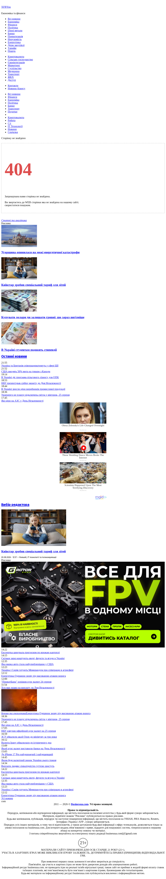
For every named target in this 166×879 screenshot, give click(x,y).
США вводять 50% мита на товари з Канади (25, 371)
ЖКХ (11, 77)
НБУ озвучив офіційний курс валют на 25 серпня (28, 731)
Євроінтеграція (16, 62)
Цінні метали (15, 30)
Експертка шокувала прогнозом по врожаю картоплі (30, 652)
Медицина (13, 71)
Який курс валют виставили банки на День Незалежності (33, 748)
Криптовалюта (16, 56)
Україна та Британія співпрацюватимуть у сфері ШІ (29, 365)
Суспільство (14, 68)
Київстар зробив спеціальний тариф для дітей (33, 285)
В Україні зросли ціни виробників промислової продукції (33, 389)
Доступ (12, 80)
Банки (11, 33)
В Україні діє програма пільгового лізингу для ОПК (30, 377)
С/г (9, 123)
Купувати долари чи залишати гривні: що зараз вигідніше (42, 317)
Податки (12, 111)
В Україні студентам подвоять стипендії (29, 350)
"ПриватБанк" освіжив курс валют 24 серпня (26, 681)
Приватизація (15, 36)
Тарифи (12, 48)
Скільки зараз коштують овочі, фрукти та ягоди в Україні (33, 658)
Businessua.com (79, 804)
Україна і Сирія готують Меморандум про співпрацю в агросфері (37, 670)
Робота (11, 120)
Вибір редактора (15, 504)
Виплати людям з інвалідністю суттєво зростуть (27, 766)
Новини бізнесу (16, 88)
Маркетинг (14, 65)
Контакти (13, 85)
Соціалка (13, 132)
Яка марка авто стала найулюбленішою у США (27, 664)
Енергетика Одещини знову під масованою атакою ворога (33, 676)
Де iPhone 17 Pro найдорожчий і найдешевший (27, 754)
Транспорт (13, 74)
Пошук (12, 51)
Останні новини (14, 356)
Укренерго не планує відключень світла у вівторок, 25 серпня (35, 395)
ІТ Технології (15, 126)
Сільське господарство (20, 59)
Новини (12, 129)
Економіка (13, 21)
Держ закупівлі (16, 45)
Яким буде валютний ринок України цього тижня (28, 760)
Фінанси (12, 24)
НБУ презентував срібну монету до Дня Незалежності (31, 383)
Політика (13, 27)
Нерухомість (15, 39)
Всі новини (14, 18)
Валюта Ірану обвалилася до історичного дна (26, 742)
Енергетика (14, 42)
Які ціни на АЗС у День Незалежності (22, 400)
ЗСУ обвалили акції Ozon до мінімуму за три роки (29, 736)
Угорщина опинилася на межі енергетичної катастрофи (40, 252)
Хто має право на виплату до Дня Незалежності (27, 687)
